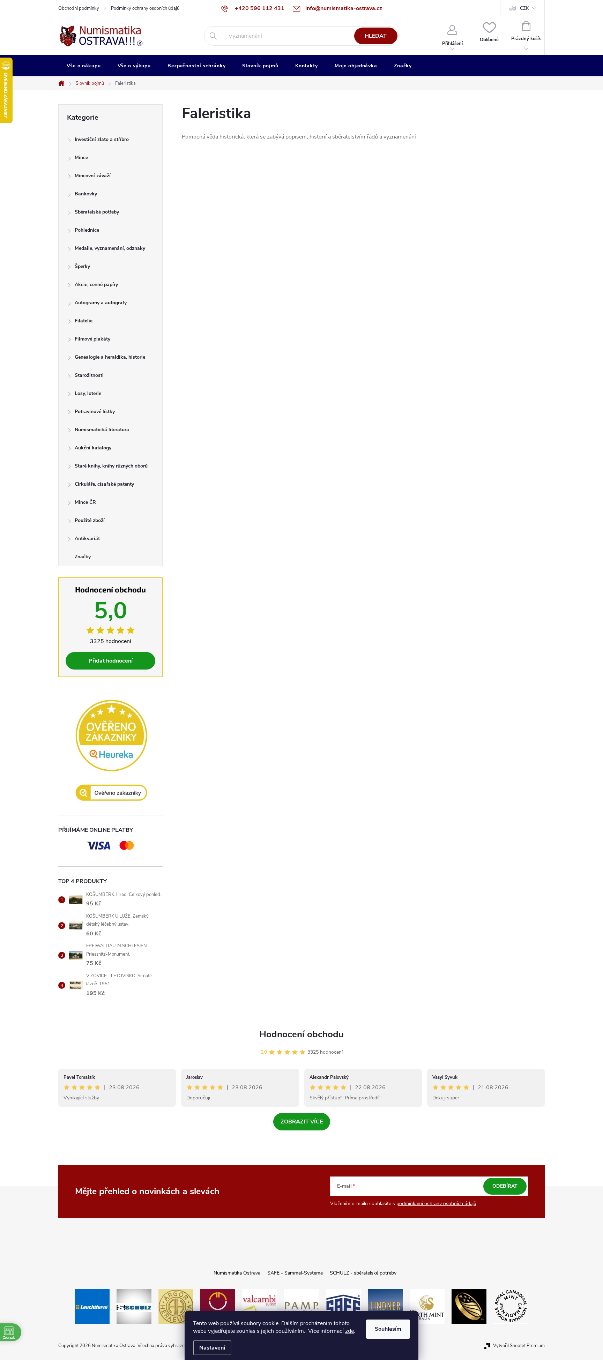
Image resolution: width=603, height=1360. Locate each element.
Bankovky (86, 193)
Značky (83, 556)
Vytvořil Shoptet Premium (519, 1346)
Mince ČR (85, 502)
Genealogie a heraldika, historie (110, 357)
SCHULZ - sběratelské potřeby (363, 1273)
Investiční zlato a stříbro (102, 139)
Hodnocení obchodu (301, 1034)
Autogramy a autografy (101, 302)
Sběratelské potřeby (97, 212)
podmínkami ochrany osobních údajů (436, 1203)
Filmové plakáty (92, 339)
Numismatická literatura (102, 429)
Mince (81, 157)
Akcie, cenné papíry (96, 284)
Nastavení (212, 1348)
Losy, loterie (88, 393)
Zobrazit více (302, 1122)
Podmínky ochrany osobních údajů (145, 8)
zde (349, 1331)
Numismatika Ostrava (237, 1273)
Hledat (376, 36)
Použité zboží (90, 520)
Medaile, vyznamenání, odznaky (110, 248)
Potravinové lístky (95, 411)
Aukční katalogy (93, 447)
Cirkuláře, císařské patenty (104, 484)
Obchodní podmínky (78, 8)
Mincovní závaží (93, 175)
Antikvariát (87, 538)
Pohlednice (87, 230)
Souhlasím (388, 1329)
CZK (524, 8)
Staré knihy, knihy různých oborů (111, 466)
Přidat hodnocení (111, 661)
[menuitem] (83, 66)
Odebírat (505, 1186)
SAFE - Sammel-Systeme (295, 1273)
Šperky (82, 266)
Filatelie (83, 320)
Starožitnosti (89, 375)
